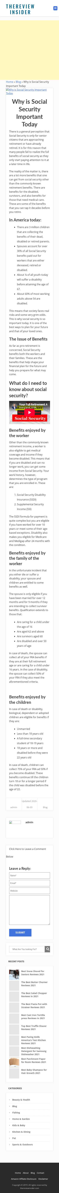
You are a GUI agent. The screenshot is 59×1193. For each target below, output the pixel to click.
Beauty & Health (21, 1099)
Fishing (16, 1112)
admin (13, 807)
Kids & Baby (18, 1125)
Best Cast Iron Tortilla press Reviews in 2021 (33, 1017)
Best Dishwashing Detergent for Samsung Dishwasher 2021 (33, 1051)
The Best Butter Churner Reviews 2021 (34, 984)
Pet (14, 1138)
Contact (40, 1172)
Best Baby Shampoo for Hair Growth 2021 (34, 1071)
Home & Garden (21, 1118)
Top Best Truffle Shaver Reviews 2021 (34, 1027)
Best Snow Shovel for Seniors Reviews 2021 (32, 973)
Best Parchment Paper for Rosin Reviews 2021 (33, 1060)
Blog (18, 82)
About (26, 1172)
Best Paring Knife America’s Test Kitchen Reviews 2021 (33, 1040)
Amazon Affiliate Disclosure (23, 1178)
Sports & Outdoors (22, 1144)
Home (9, 82)
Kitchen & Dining (21, 1131)
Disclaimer (43, 1178)
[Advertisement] (29, 50)
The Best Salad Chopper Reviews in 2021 (34, 995)
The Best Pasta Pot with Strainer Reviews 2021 (34, 1006)
